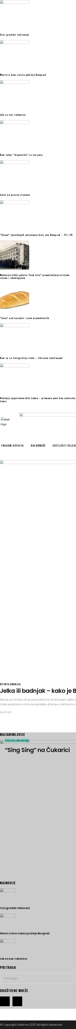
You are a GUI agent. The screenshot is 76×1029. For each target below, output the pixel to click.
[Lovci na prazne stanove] (38, 174)
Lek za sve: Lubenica (13, 114)
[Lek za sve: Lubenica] (38, 94)
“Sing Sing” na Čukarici (37, 750)
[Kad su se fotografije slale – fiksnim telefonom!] (38, 338)
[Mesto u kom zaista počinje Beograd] (38, 54)
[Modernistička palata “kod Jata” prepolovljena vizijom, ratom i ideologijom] (38, 255)
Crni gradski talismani (14, 34)
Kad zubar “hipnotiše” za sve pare (21, 154)
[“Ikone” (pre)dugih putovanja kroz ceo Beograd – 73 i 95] (38, 214)
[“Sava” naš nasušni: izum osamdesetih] (38, 298)
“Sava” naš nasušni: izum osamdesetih (24, 318)
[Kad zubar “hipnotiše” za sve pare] (38, 134)
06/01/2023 (6, 712)
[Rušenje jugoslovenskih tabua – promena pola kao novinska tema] (38, 378)
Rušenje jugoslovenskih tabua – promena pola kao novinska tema (37, 399)
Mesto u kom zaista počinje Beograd (23, 74)
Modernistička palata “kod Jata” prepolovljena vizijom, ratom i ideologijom (35, 276)
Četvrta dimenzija (10, 684)
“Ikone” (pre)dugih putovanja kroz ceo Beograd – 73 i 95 (36, 234)
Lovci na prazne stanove (15, 194)
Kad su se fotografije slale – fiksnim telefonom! (31, 358)
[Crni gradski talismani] (38, 14)
